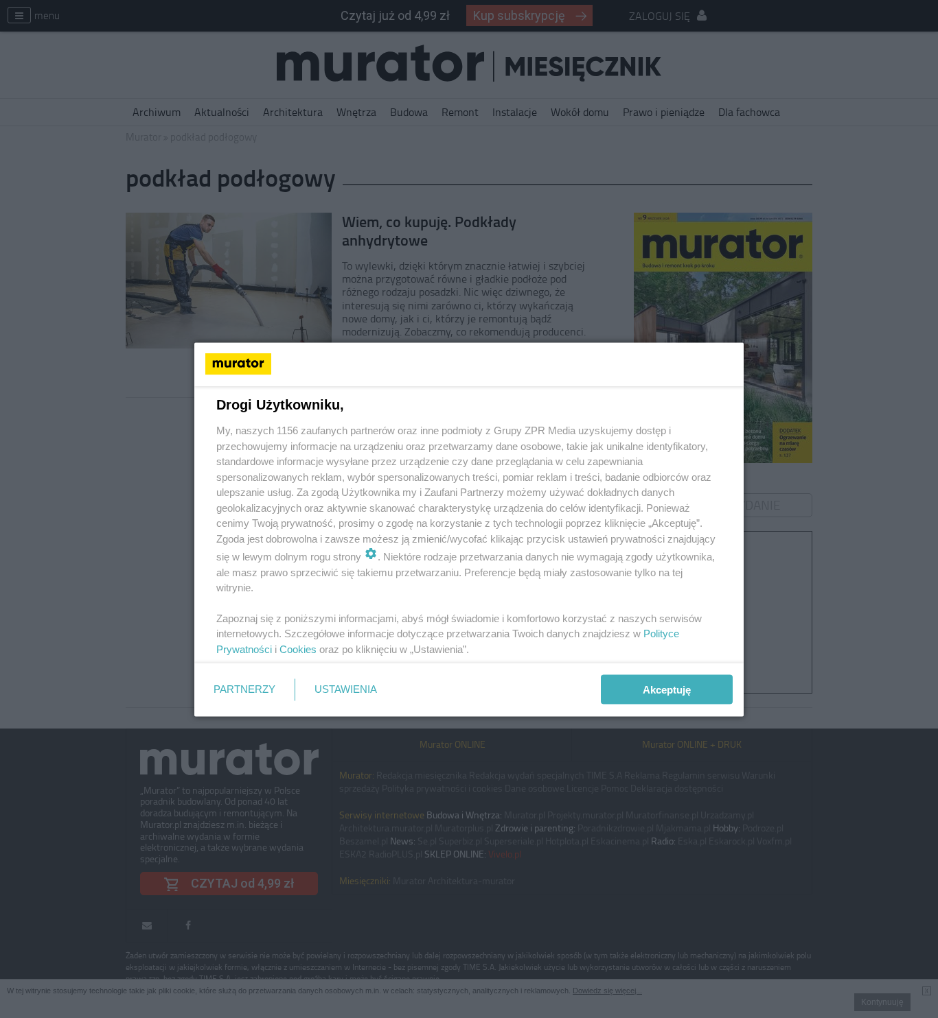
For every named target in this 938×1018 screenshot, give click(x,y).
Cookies (298, 648)
